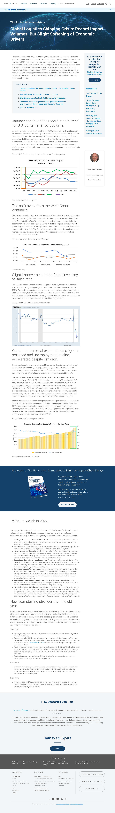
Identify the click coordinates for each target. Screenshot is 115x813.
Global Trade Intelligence (16, 10)
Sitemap (14, 792)
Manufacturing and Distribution (66, 778)
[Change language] (106, 4)
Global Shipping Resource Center (94, 73)
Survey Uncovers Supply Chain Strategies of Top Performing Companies (92, 105)
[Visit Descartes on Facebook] (65, 799)
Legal (13, 788)
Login (87, 3)
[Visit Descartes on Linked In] (53, 799)
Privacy (14, 785)
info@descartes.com (92, 789)
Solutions (24, 4)
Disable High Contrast (76, 804)
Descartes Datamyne (21, 710)
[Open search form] (110, 4)
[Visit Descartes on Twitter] (62, 799)
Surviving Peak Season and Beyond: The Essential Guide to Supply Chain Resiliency (93, 121)
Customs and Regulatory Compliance (43, 778)
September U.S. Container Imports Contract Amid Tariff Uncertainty (87, 762)
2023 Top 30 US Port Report (94, 94)
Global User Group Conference (19, 781)
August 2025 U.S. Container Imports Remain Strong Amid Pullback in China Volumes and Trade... (55, 763)
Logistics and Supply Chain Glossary (21, 783)
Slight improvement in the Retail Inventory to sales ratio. (43, 98)
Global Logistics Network (66, 4)
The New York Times (36, 642)
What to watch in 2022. (29, 108)
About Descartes (16, 776)
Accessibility (15, 790)
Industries (33, 4)
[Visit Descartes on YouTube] (57, 799)
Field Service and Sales (63, 783)
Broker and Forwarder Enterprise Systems (44, 781)
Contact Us (100, 3)
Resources (43, 4)
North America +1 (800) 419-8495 (92, 774)
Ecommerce (61, 785)
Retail (59, 776)
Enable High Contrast (62, 804)
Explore (94, 80)
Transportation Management (41, 788)
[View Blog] (49, 799)
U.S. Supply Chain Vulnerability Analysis (94, 132)
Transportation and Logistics (65, 781)
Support (93, 3)
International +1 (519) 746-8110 (92, 781)
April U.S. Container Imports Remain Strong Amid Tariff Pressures (24, 762)
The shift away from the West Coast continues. (39, 94)
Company (53, 4)
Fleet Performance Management (41, 790)
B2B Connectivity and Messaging (42, 776)
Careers (14, 778)
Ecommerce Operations (39, 785)
